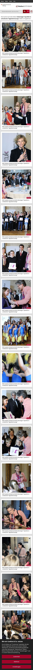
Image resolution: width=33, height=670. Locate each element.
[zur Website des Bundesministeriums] (6, 5)
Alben (6, 1)
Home (2, 1)
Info (14, 1)
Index (10, 1)
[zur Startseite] (24, 6)
